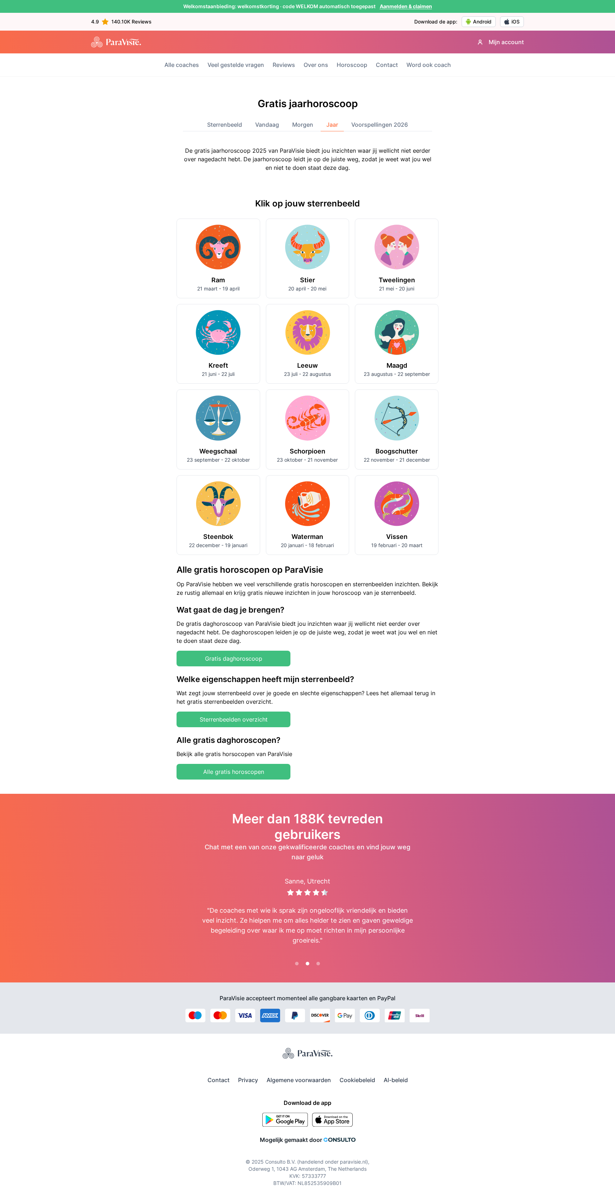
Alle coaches (181, 64)
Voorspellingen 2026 (379, 124)
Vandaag (267, 124)
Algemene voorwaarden (299, 1080)
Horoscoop (352, 64)
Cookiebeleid (357, 1080)
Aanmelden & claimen (406, 6)
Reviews (284, 64)
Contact (387, 64)
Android (482, 22)
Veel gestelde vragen (235, 64)
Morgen (302, 124)
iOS (515, 22)
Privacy (248, 1080)
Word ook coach (428, 64)
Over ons (316, 64)
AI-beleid (396, 1080)
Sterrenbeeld (224, 124)
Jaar (332, 124)
